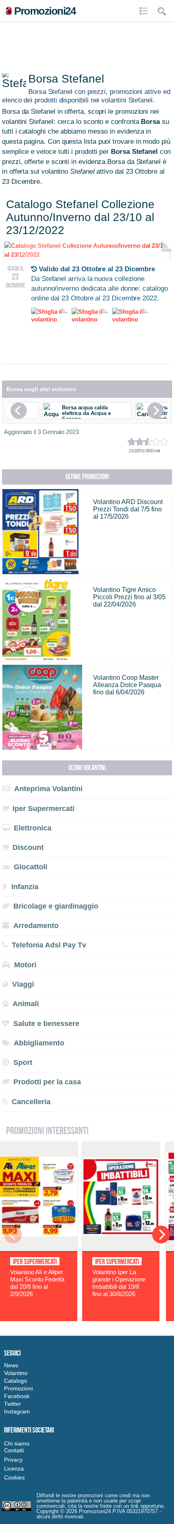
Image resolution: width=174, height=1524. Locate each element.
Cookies (14, 1477)
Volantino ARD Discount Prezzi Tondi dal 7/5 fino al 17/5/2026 (128, 509)
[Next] (155, 410)
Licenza (14, 1468)
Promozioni (18, 1388)
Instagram (17, 1411)
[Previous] (19, 410)
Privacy (13, 1459)
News (11, 1365)
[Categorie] (145, 11)
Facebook (17, 1396)
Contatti (14, 1450)
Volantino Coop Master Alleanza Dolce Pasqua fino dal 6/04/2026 (127, 685)
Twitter (12, 1404)
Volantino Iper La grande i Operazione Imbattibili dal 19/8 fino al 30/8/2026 (119, 1283)
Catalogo (15, 1380)
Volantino (16, 1373)
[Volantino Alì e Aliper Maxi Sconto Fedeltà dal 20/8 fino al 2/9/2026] (38, 1248)
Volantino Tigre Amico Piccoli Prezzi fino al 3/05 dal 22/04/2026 (129, 597)
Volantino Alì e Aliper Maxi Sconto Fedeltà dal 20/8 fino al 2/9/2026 (37, 1283)
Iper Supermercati (35, 1262)
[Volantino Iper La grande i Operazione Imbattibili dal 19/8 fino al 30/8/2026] (120, 1248)
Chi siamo (17, 1443)
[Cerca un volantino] (162, 11)
